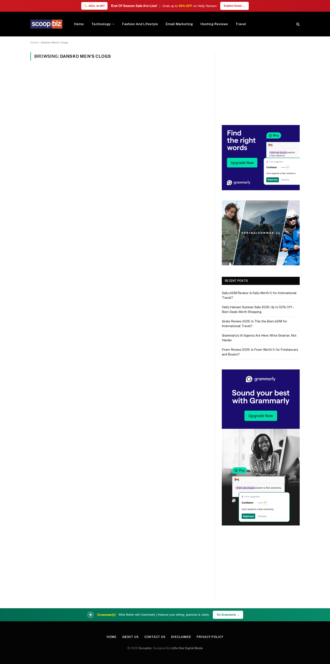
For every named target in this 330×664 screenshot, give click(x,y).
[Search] (297, 24)
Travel (240, 24)
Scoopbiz (145, 648)
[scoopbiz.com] (46, 24)
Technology (101, 24)
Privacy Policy (210, 637)
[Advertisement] (261, 83)
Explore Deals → (234, 5)
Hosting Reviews (214, 24)
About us (130, 637)
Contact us (154, 637)
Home (79, 24)
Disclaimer (181, 637)
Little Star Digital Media (187, 648)
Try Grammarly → (228, 614)
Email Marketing (179, 24)
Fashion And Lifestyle (140, 24)
